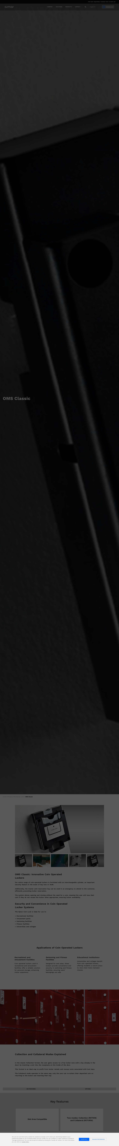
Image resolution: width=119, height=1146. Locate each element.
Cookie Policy (25, 1142)
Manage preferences (98, 1139)
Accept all (84, 1139)
